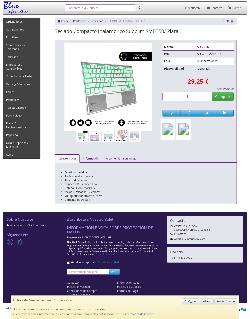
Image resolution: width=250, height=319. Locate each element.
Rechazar (206, 301)
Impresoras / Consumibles (14, 66)
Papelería (12, 135)
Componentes (15, 29)
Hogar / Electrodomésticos (18, 125)
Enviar (114, 271)
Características (67, 158)
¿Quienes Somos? (78, 295)
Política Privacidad (78, 287)
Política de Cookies (142, 314)
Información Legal (128, 282)
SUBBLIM (203, 47)
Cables (10, 92)
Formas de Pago (127, 291)
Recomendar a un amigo (121, 158)
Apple (9, 154)
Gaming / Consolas (18, 84)
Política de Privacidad (105, 254)
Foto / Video (14, 115)
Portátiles (12, 37)
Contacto (216, 8)
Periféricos (13, 100)
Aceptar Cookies (226, 301)
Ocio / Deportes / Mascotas (17, 145)
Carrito (237, 8)
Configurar (190, 301)
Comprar (222, 96)
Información (91, 158)
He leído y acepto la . (95, 262)
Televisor (12, 57)
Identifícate (193, 8)
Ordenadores (14, 21)
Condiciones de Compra (82, 291)
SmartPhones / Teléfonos (15, 47)
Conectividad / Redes (19, 76)
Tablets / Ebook (16, 107)
